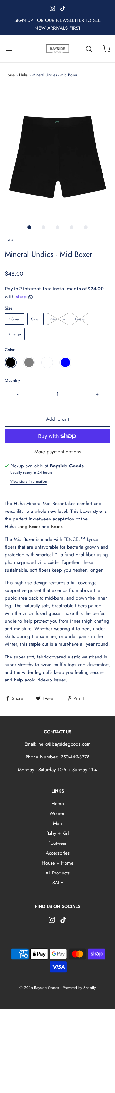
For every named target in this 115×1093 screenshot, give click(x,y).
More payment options (57, 451)
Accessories (58, 853)
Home (10, 75)
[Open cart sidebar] (106, 49)
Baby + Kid (57, 833)
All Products (57, 872)
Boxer (56, 526)
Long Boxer (28, 526)
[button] (57, 154)
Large (80, 319)
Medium (57, 319)
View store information (28, 481)
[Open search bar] (88, 49)
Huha (23, 75)
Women (57, 813)
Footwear (57, 843)
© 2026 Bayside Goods (39, 987)
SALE (57, 882)
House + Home (57, 862)
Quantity (12, 380)
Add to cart (57, 419)
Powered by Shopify (79, 987)
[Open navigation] (9, 49)
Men (57, 823)
